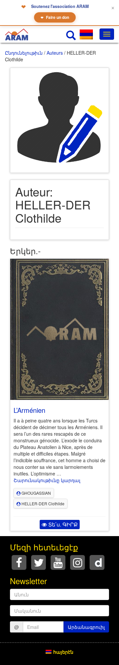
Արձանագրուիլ (86, 627)
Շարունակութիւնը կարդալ (47, 480)
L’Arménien (29, 410)
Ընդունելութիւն (24, 52)
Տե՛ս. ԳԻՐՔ (62, 524)
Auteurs (55, 52)
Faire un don (55, 17)
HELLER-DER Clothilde (42, 503)
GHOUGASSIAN (35, 493)
